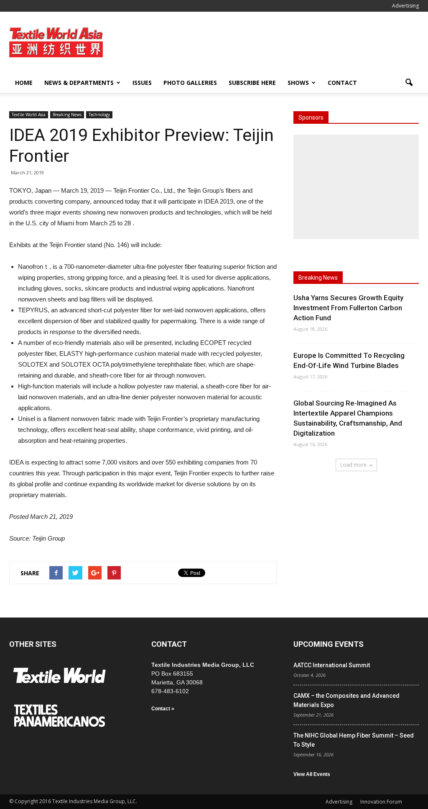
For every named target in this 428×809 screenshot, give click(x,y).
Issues (142, 83)
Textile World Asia (29, 114)
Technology (99, 114)
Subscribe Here (252, 83)
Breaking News (67, 114)
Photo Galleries (190, 83)
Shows (298, 83)
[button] (409, 83)
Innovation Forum (381, 801)
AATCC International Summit (331, 665)
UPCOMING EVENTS (328, 644)
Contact (342, 83)
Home (24, 83)
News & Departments (79, 83)
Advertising (405, 5)
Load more (353, 464)
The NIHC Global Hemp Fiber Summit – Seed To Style (353, 740)
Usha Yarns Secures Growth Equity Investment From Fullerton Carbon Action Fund (348, 307)
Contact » (162, 709)
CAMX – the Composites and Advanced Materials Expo (346, 700)
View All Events (311, 774)
